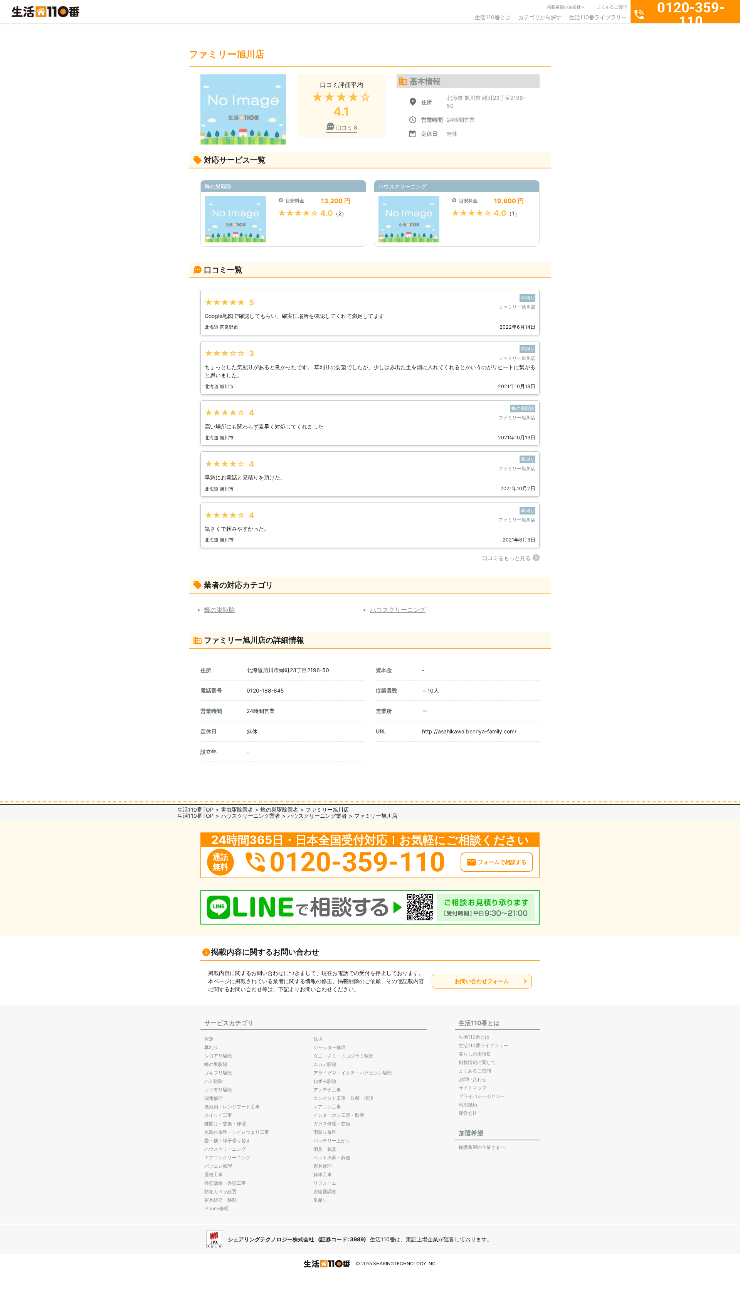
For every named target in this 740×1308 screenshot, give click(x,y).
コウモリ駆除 (218, 1090)
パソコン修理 (218, 1166)
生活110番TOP (195, 809)
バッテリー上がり (331, 1140)
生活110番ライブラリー (598, 17)
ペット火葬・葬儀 (331, 1157)
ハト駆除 (213, 1081)
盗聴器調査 (324, 1191)
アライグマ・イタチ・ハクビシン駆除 (352, 1073)
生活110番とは (493, 17)
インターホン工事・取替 (338, 1115)
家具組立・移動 (220, 1200)
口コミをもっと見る (506, 558)
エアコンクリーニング (227, 1157)
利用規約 (468, 1105)
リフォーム (324, 1183)
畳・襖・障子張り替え (227, 1140)
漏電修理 (213, 1098)
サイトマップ (472, 1088)
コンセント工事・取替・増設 (343, 1098)
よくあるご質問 (612, 7)
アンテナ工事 (327, 1090)
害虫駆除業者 (237, 809)
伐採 (318, 1039)
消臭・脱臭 (324, 1149)
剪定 (209, 1039)
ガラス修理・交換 (331, 1123)
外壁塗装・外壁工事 (225, 1183)
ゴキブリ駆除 (218, 1073)
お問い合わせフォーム (482, 981)
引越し (320, 1200)
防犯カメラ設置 (220, 1191)
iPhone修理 (216, 1208)
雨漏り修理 (324, 1132)
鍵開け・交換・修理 (225, 1123)
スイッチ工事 (218, 1115)
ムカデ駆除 (324, 1064)
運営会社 (468, 1113)
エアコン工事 (327, 1107)
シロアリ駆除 (218, 1056)
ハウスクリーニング (398, 610)
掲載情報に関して (477, 1062)
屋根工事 (213, 1174)
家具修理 (322, 1166)
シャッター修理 (329, 1047)
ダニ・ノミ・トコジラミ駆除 (343, 1056)
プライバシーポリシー (482, 1096)
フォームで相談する (502, 862)
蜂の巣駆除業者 (279, 809)
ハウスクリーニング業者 (250, 815)
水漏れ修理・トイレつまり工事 (236, 1132)
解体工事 (322, 1174)
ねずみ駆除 (324, 1081)
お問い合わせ (472, 1079)
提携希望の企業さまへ (482, 1147)
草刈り (211, 1047)
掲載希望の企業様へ (566, 7)
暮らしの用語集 (475, 1054)
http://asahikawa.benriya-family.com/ (469, 731)
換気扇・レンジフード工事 (232, 1107)
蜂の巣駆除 (219, 610)
